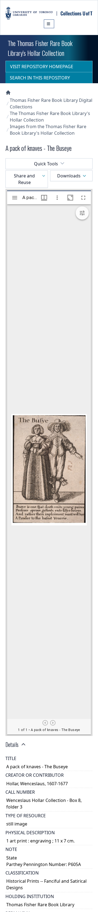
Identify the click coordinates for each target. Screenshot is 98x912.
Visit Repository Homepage (41, 67)
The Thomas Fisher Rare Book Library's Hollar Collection (50, 116)
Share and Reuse (24, 179)
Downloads (69, 176)
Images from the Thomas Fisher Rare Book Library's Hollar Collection (48, 129)
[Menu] (49, 23)
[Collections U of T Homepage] (8, 92)
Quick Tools (46, 164)
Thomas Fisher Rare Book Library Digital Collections (51, 103)
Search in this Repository (40, 78)
